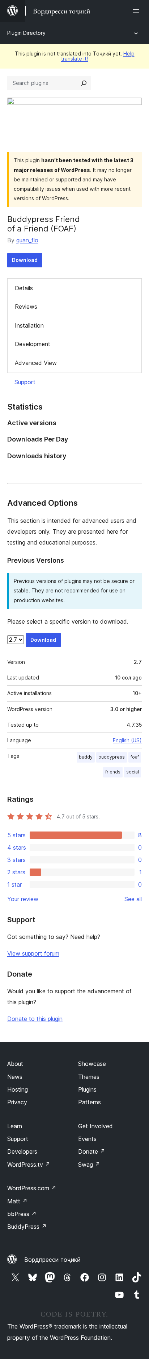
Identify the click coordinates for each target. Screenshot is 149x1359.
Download (25, 260)
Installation (29, 325)
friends (112, 772)
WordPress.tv (28, 1164)
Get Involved (95, 1126)
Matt (17, 1201)
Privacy (17, 1102)
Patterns (89, 1102)
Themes (88, 1076)
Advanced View (36, 362)
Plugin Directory (26, 33)
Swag (89, 1164)
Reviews (26, 306)
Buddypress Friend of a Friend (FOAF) (43, 223)
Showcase (92, 1063)
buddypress (111, 757)
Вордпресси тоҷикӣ (52, 1259)
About (15, 1063)
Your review (22, 899)
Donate (91, 1151)
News (14, 1076)
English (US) (127, 740)
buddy (86, 757)
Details (24, 288)
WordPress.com (31, 1188)
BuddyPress (27, 1226)
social (132, 772)
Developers (22, 1151)
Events (87, 1138)
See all (133, 899)
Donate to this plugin (35, 1018)
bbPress (22, 1214)
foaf (135, 757)
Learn (14, 1126)
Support (24, 382)
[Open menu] (137, 11)
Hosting (17, 1089)
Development (32, 344)
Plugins (87, 1089)
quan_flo (27, 240)
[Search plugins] (84, 83)
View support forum (33, 953)
